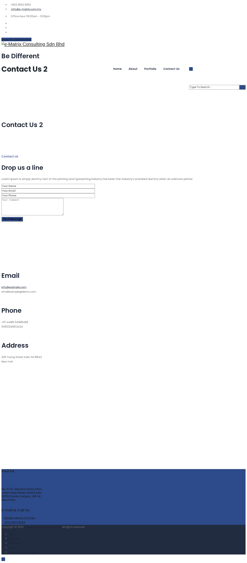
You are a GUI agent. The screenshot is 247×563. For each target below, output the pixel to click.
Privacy (13, 547)
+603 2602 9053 (14, 522)
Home (117, 69)
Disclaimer (15, 543)
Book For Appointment (16, 39)
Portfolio (150, 69)
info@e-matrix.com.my (26, 9)
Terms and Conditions (23, 552)
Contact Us (171, 69)
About (133, 69)
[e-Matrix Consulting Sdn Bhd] (123, 44)
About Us (14, 534)
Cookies (14, 538)
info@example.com (13, 287)
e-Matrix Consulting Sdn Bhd (42, 527)
